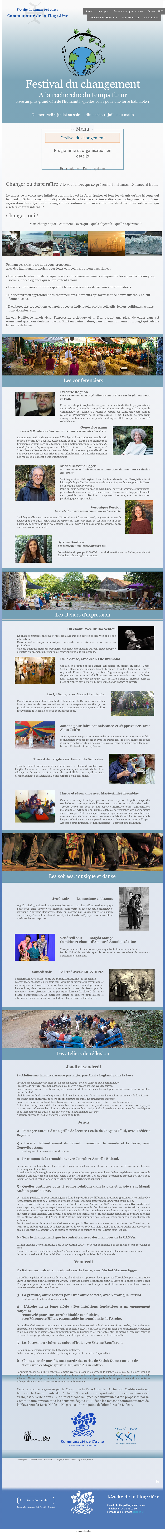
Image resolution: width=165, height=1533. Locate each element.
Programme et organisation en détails (82, 153)
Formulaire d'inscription (82, 168)
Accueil (89, 11)
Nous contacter (130, 17)
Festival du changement (82, 138)
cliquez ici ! (139, 1511)
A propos (103, 11)
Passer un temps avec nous (128, 11)
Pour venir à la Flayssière (103, 17)
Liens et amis (151, 17)
